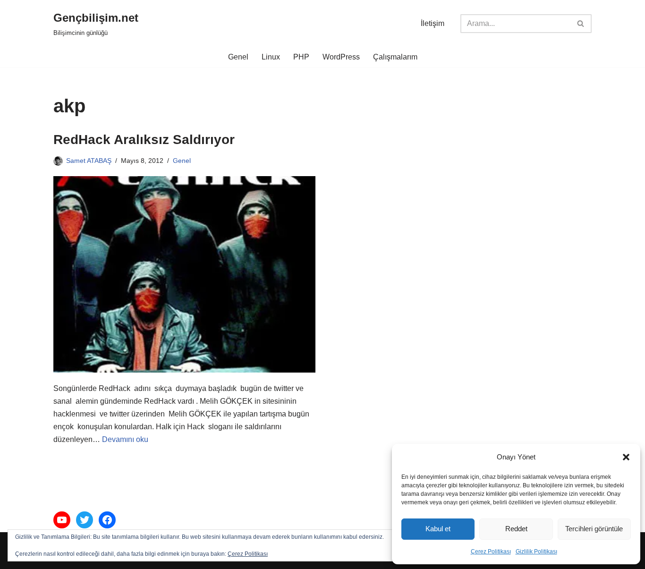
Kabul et (437, 529)
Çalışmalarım (395, 57)
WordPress (341, 57)
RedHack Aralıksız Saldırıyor (144, 139)
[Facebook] (107, 519)
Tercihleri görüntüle (594, 529)
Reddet (516, 529)
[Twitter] (84, 519)
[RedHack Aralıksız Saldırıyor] (184, 274)
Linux (271, 57)
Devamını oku (125, 439)
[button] (626, 457)
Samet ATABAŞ (88, 160)
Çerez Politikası (491, 551)
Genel (238, 57)
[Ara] (581, 23)
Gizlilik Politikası (536, 551)
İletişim (432, 23)
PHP (301, 57)
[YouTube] (61, 519)
